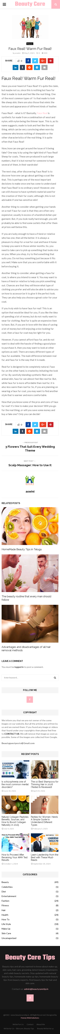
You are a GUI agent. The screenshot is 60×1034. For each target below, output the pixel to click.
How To (5, 919)
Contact (30, 1024)
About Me (40, 1024)
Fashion (5, 900)
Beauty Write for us (45, 1028)
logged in (19, 667)
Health (5, 914)
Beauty (29, 44)
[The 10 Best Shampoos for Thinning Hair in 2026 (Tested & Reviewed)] (45, 769)
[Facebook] (30, 997)
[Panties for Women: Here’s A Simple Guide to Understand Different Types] (45, 805)
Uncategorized (9, 938)
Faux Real (42, 113)
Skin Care (6, 933)
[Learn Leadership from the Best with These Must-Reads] (45, 842)
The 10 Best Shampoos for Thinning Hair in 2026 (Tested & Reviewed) (44, 784)
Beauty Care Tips (30, 8)
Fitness (5, 905)
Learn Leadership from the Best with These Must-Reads (44, 857)
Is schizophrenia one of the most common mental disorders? (15, 784)
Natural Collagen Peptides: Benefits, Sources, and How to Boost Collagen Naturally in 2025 (15, 821)
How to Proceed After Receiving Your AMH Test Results (15, 857)
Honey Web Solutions (30, 1018)
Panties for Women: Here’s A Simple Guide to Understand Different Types (44, 821)
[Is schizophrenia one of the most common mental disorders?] (15, 769)
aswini (17, 53)
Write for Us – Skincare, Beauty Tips (19, 1028)
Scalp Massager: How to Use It (30, 465)
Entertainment (9, 896)
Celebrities (7, 887)
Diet (4, 891)
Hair (4, 910)
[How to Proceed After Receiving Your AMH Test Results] (15, 842)
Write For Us (18, 1024)
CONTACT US (11, 733)
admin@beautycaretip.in (36, 989)
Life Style (6, 924)
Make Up (6, 928)
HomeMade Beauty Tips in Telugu (22, 549)
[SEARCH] (55, 678)
